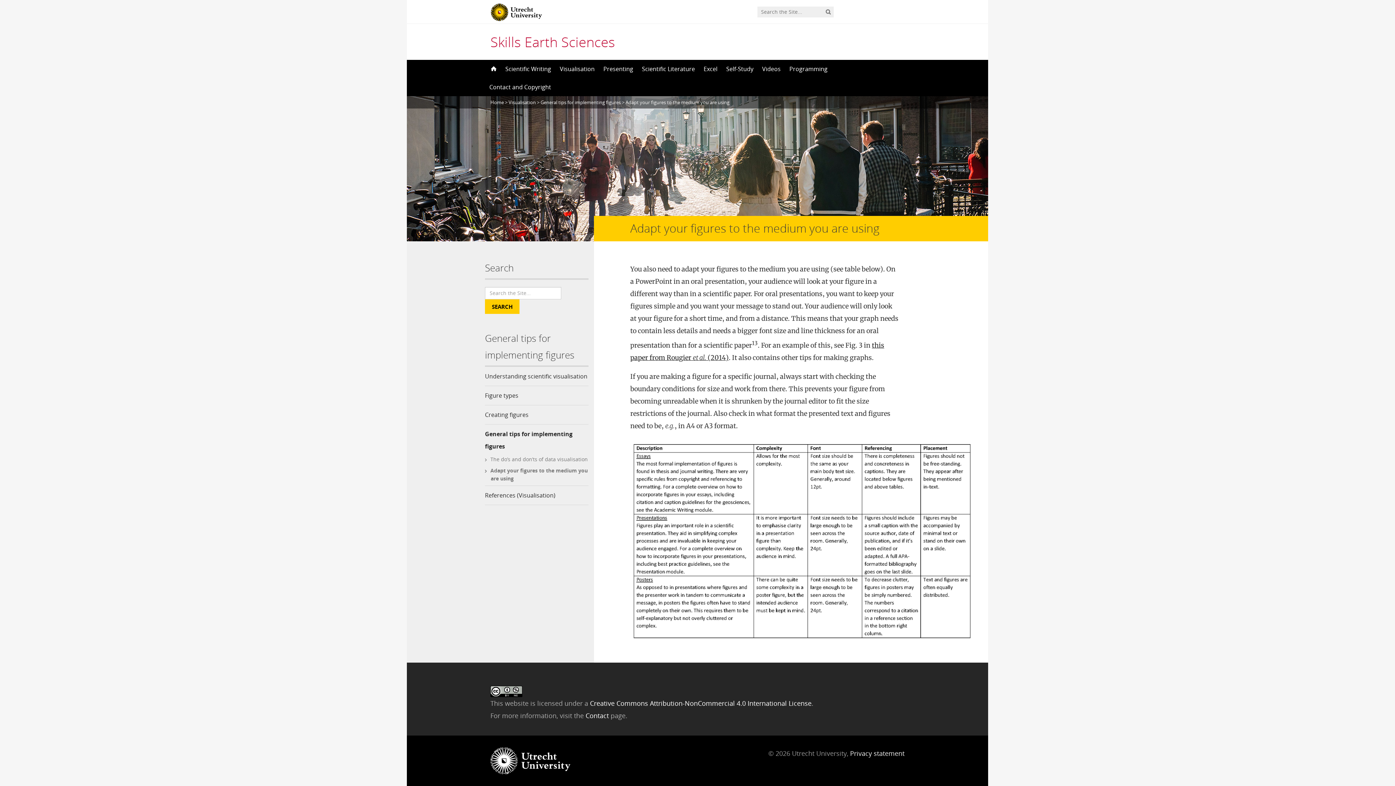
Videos (771, 69)
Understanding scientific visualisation (536, 376)
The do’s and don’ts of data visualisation (539, 459)
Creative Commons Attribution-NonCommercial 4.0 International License (701, 703)
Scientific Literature (668, 69)
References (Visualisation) (520, 495)
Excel (710, 69)
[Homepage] (493, 69)
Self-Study (739, 69)
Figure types (501, 396)
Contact (598, 715)
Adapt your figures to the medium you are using (539, 474)
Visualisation (577, 69)
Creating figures (507, 415)
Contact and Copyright (520, 87)
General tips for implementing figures (529, 440)
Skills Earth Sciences (552, 41)
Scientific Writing (528, 69)
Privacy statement (877, 753)
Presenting (618, 69)
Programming (808, 69)
